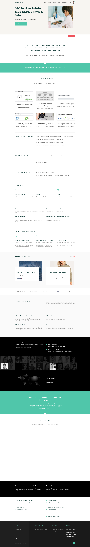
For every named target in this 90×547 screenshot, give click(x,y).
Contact (69, 2)
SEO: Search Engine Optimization (41, 529)
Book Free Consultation (21, 23)
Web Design (54, 2)
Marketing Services (47, 2)
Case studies (35, 36)
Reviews (16, 531)
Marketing (68, 525)
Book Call (71, 36)
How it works (29, 36)
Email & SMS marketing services (41, 531)
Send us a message (49, 491)
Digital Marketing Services (71, 534)
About (59, 2)
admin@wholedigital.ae (50, 489)
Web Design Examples (56, 531)
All (73, 256)
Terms (16, 538)
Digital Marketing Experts (70, 529)
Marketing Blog (64, 2)
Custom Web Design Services (57, 529)
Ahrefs (40, 172)
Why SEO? (17, 36)
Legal (16, 536)
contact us (26, 490)
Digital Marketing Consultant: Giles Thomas (70, 532)
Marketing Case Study (70, 536)
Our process (22, 36)
